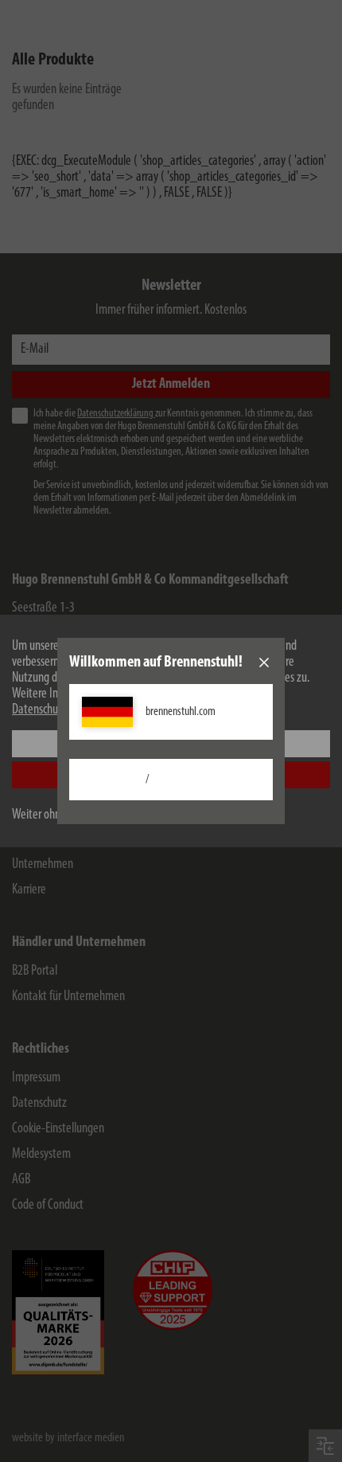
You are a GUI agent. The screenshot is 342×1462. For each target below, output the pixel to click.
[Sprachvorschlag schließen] (264, 662)
